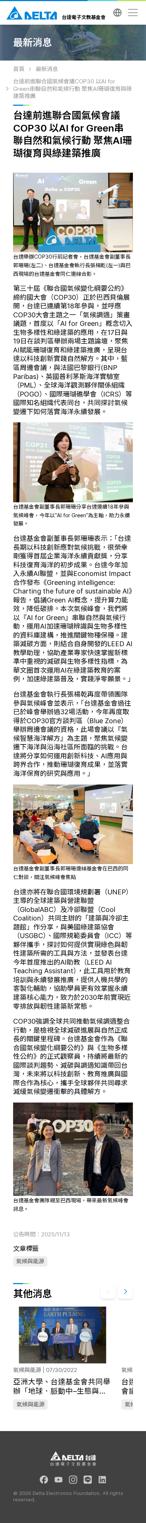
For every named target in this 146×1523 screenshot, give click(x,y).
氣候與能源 (30, 1261)
